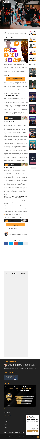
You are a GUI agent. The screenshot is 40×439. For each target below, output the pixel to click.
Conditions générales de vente (32, 436)
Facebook (6, 418)
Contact (17, 436)
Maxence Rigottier (12, 365)
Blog (9, 432)
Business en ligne (12, 432)
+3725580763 (6, 436)
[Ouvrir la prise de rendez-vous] (38, 437)
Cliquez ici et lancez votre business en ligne (15, 265)
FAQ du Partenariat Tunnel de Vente (12, 436)
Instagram (6, 421)
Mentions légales (26, 436)
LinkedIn (6, 424)
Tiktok (6, 429)
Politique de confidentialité (21, 436)
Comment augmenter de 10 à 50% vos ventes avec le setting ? (16, 350)
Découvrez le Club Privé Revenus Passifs (15, 79)
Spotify (6, 427)
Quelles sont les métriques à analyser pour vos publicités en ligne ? (15, 329)
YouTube (6, 419)
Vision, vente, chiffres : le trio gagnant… (15, 290)
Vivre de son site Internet (6, 432)
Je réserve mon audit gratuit (32, 431)
